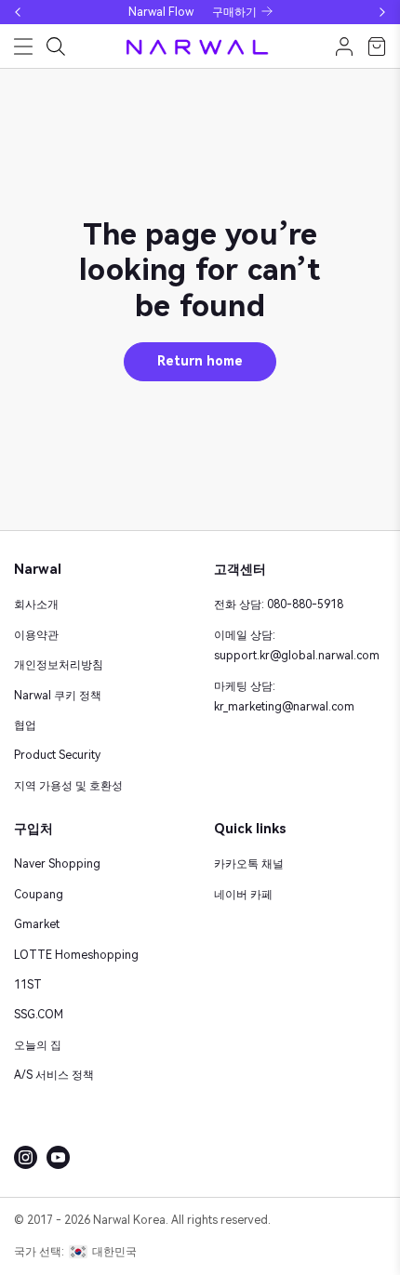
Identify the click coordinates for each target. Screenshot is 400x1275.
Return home (200, 360)
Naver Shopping (57, 863)
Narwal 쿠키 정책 (57, 695)
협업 (25, 725)
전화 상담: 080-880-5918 (278, 604)
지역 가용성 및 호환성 (68, 785)
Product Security (57, 755)
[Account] (344, 46)
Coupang (38, 894)
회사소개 (36, 604)
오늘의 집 (37, 1045)
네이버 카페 (243, 894)
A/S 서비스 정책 (54, 1075)
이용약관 (36, 635)
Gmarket (37, 924)
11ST (28, 984)
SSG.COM (38, 1014)
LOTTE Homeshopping (76, 955)
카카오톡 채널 (249, 863)
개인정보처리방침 (58, 664)
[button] (17, 12)
